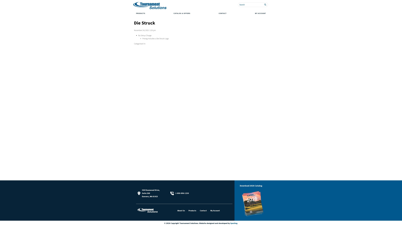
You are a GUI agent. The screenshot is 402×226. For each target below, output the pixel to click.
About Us (181, 210)
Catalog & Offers (182, 13)
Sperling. (234, 223)
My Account (260, 13)
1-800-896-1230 (182, 193)
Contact (223, 13)
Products (140, 13)
